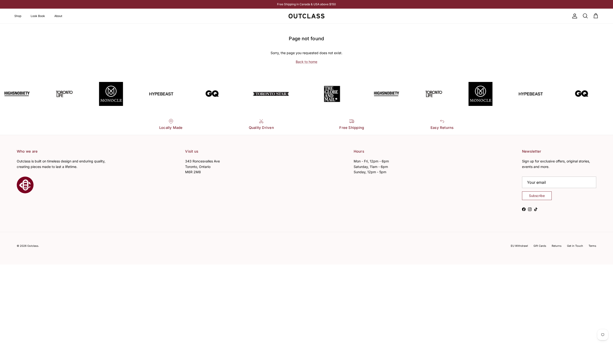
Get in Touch (575, 245)
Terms (592, 245)
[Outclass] (306, 16)
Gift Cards (540, 245)
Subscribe (537, 196)
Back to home (306, 62)
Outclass (32, 245)
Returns (557, 245)
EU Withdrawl (519, 245)
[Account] (574, 16)
